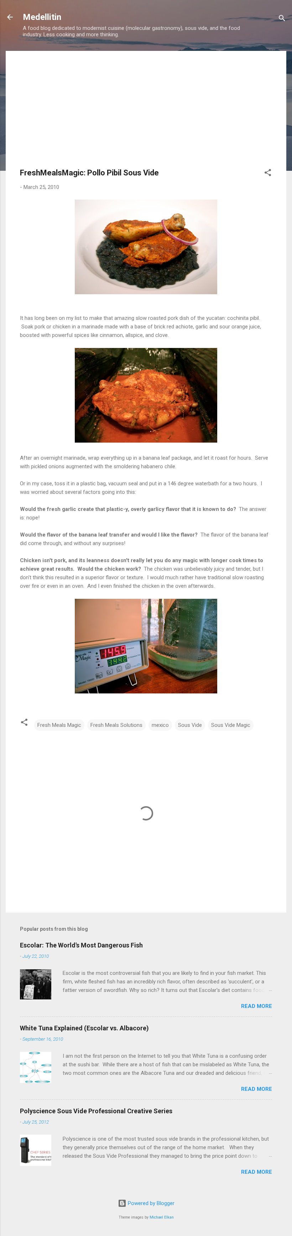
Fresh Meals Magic (59, 725)
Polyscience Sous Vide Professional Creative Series (96, 1111)
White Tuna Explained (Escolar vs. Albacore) (84, 1028)
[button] (268, 173)
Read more (256, 1006)
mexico (160, 725)
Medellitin (42, 17)
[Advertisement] (146, 115)
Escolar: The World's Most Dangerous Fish (81, 945)
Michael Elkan (162, 1217)
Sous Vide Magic (230, 725)
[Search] (282, 19)
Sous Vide (190, 725)
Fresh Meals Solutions (116, 725)
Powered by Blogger (150, 1203)
